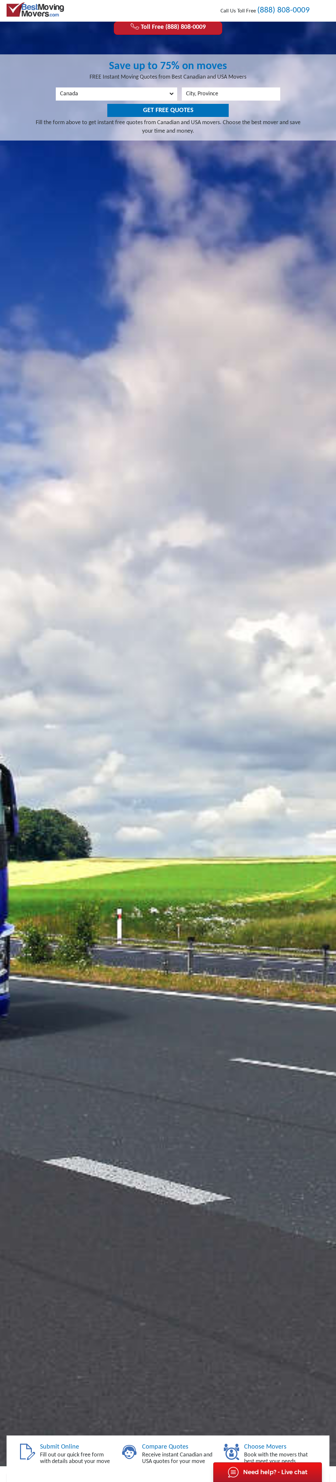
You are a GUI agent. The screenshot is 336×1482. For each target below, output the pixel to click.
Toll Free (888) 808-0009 (172, 27)
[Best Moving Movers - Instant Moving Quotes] (35, 9)
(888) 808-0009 (283, 10)
